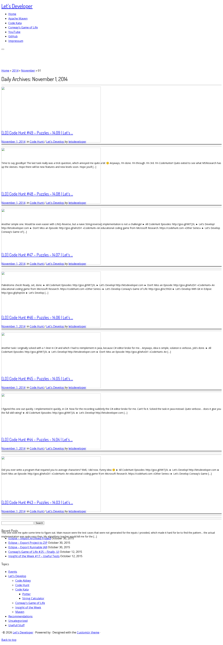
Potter (26, 594)
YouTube (14, 32)
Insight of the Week (28, 607)
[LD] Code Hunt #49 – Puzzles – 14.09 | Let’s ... (37, 132)
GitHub (13, 36)
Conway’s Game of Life (23, 27)
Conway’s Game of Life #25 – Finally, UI (33, 552)
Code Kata (15, 23)
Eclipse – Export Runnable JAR (27, 547)
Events (12, 572)
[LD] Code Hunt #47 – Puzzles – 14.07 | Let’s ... (37, 254)
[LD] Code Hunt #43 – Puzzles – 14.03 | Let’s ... (37, 502)
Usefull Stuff (16, 625)
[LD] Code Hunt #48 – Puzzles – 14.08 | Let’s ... (37, 193)
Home (12, 14)
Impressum (15, 41)
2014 (15, 70)
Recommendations (20, 616)
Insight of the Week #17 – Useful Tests (34, 556)
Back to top (8, 640)
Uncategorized (18, 621)
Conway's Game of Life (30, 603)
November (28, 70)
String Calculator (33, 598)
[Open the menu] (2, 49)
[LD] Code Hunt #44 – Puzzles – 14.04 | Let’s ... (37, 439)
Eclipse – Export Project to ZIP (27, 543)
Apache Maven (18, 18)
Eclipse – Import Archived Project (29, 538)
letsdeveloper (77, 142)
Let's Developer (17, 5)
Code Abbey (23, 580)
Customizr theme (88, 632)
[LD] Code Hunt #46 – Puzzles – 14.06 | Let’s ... (37, 317)
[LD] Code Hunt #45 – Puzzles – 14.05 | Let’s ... (37, 378)
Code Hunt (37, 142)
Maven (19, 612)
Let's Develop (55, 142)
